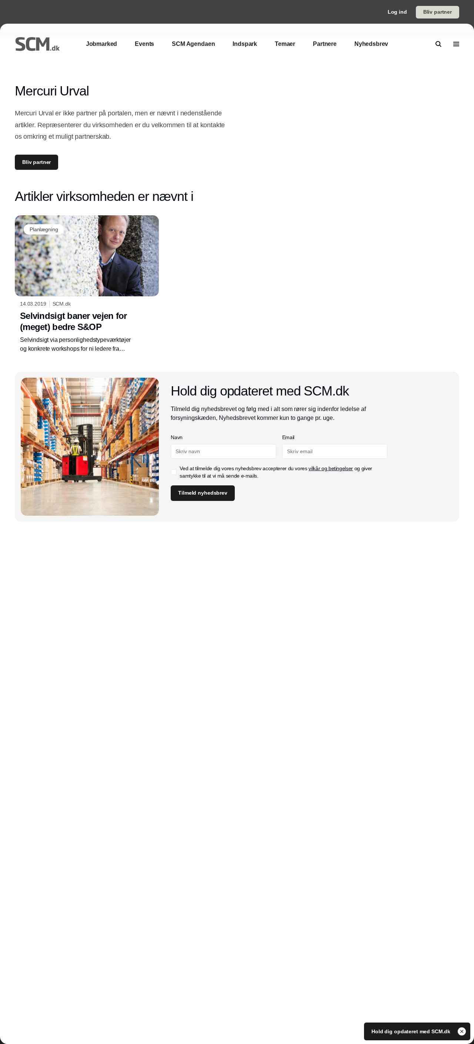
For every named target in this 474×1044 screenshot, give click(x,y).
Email (288, 437)
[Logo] (37, 44)
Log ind (397, 12)
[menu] (456, 44)
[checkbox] (174, 472)
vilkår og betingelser (330, 468)
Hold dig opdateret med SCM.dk (411, 1031)
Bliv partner (437, 12)
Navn (177, 437)
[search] (438, 44)
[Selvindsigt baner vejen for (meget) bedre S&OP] (87, 284)
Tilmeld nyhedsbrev (202, 493)
